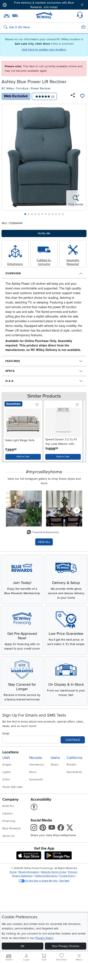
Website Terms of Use (53, 872)
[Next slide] (81, 160)
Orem (6, 779)
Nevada (35, 758)
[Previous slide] (6, 160)
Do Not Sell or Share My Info (41, 880)
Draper (7, 764)
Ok (22, 946)
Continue (72, 740)
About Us (8, 836)
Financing (8, 821)
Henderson (36, 764)
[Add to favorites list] (82, 96)
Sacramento (74, 772)
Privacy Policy (44, 938)
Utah (6, 758)
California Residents (46, 875)
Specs (10, 371)
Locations (10, 752)
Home (13, 872)
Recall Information (29, 872)
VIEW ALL (44, 542)
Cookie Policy (67, 875)
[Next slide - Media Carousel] (77, 510)
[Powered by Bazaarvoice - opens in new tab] (43, 532)
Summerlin (36, 779)
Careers (7, 813)
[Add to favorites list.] (37, 404)
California (74, 758)
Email (5, 733)
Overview (13, 273)
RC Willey (7, 88)
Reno (32, 772)
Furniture (22, 88)
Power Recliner (41, 88)
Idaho (55, 758)
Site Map (64, 880)
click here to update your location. (44, 49)
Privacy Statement (22, 875)
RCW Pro (8, 806)
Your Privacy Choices (65, 946)
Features (12, 361)
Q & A (9, 381)
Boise (54, 764)
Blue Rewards (11, 828)
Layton (6, 772)
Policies (72, 872)
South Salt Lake (12, 787)
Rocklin (71, 764)
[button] (17, 5)
